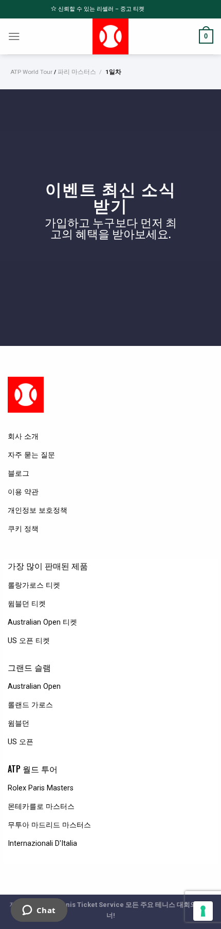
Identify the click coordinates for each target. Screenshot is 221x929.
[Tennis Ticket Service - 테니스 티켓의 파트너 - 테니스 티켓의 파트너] (111, 36)
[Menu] (14, 36)
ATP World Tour (31, 71)
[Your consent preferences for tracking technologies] (203, 911)
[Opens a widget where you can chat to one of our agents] (38, 911)
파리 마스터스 (77, 71)
